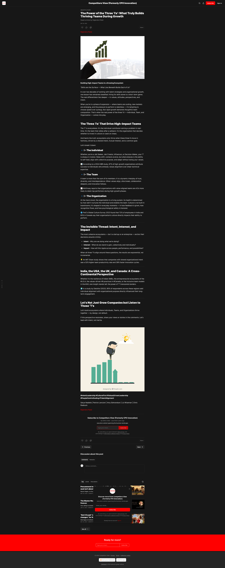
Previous (87, 447)
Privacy (113, 555)
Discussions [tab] (94, 481)
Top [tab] (83, 481)
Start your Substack (108, 560)
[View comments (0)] (86, 27)
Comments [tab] (85, 459)
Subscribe (210, 3)
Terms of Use (121, 514)
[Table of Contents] (2, 284)
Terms (117, 555)
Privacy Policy (125, 515)
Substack (103, 564)
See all (84, 529)
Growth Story (86, 10)
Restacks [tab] (92, 459)
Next (139, 447)
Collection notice (125, 555)
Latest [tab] (87, 481)
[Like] (82, 27)
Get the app (121, 560)
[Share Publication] (203, 3)
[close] (129, 488)
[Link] (78, 123)
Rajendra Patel (86, 32)
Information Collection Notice (112, 515)
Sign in (219, 3)
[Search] (199, 3)
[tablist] (88, 459)
